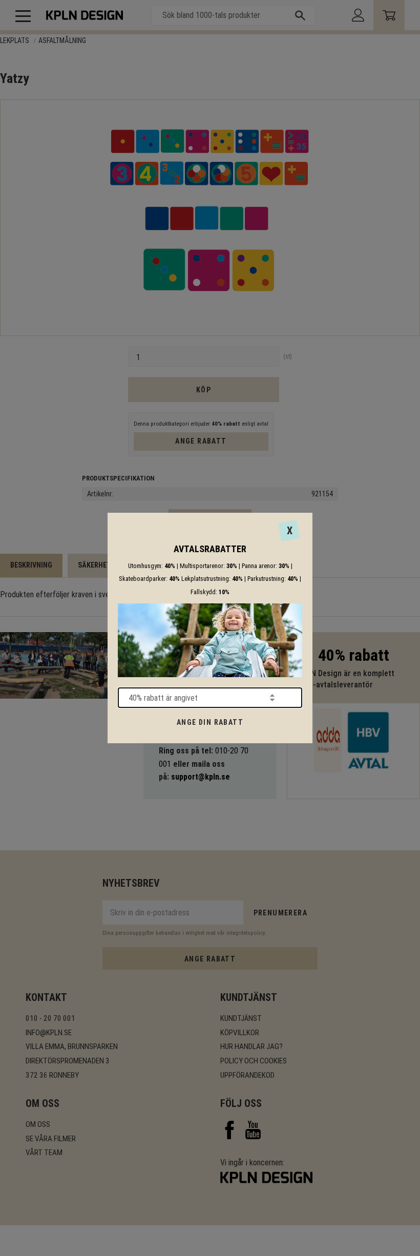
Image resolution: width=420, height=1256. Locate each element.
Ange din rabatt (210, 722)
